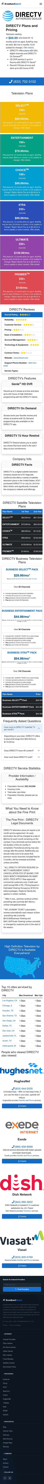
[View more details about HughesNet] (22, 1069)
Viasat (5, 1395)
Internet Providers (9, 1339)
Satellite (22, 1100)
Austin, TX (6, 1040)
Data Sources (8, 1439)
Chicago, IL (7, 1005)
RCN (4, 1407)
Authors (5, 1463)
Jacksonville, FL (9, 1035)
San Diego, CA (9, 1020)
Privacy (5, 1325)
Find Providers (23, 1289)
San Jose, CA (8, 1030)
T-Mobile (6, 1403)
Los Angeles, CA (9, 1000)
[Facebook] (5, 1478)
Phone (31, 1100)
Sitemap (6, 1446)
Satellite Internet (9, 1363)
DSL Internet (7, 1355)
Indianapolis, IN (9, 1045)
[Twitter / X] (10, 1478)
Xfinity (5, 1383)
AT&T (5, 1387)
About (5, 1459)
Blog (4, 1427)
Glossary (6, 1435)
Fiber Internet (7, 1343)
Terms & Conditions (15, 1325)
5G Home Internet (9, 1347)
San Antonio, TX (9, 1015)
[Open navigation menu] (41, 4)
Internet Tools (8, 1431)
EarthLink (6, 1379)
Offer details (28, 47)
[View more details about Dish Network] (22, 1182)
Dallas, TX (7, 1025)
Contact (5, 1467)
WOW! (5, 1410)
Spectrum (6, 1391)
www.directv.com (21, 357)
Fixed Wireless (8, 1359)
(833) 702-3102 (24, 81)
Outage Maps (7, 1442)
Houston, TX (7, 1010)
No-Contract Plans (9, 1367)
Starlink (5, 1414)
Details (23, 1105)
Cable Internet (8, 1351)
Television (23, 371)
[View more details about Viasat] (22, 1238)
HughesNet (7, 1399)
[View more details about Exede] (22, 1127)
